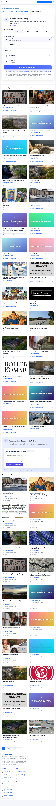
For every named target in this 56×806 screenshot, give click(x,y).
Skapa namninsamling (15, 464)
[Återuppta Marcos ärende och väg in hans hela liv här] (14, 200)
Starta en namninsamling (44, 2)
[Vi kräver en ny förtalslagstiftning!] (14, 101)
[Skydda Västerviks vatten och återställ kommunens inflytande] (14, 273)
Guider (4, 768)
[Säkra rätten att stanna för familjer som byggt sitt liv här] (41, 102)
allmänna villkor (25, 71)
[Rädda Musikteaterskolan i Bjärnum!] (41, 126)
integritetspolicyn (46, 71)
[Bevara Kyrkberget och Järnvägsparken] (41, 249)
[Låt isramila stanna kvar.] (14, 249)
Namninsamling (8, 11)
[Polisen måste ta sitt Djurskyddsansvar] (14, 176)
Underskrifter (22, 11)
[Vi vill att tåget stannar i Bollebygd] (14, 372)
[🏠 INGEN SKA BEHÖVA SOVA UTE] (41, 272)
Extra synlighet (36, 11)
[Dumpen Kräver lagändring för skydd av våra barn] (41, 397)
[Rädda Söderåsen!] (41, 176)
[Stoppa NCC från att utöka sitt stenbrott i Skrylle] (14, 126)
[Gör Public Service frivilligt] (14, 297)
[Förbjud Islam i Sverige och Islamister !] (41, 224)
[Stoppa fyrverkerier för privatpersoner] (14, 397)
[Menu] (53, 2)
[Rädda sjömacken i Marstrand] (41, 422)
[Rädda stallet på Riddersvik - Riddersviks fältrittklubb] (14, 348)
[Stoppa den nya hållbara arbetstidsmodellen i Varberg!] (14, 323)
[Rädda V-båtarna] (41, 199)
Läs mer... (14, 25)
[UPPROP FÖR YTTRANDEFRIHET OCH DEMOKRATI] (41, 298)
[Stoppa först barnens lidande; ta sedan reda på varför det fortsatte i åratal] (41, 372)
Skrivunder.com (6, 2)
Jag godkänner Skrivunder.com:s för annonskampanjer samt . (28, 71)
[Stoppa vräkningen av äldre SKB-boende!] (41, 347)
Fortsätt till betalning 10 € (28, 67)
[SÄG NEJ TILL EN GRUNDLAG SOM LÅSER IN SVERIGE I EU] (14, 422)
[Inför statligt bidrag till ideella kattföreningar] (41, 151)
